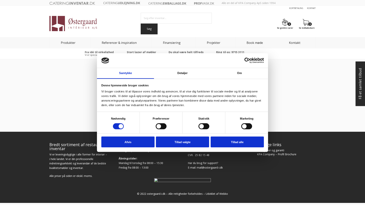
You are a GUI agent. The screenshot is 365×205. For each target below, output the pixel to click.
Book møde (255, 43)
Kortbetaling (296, 8)
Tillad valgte (182, 142)
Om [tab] (239, 73)
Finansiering (172, 43)
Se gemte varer (285, 28)
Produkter (68, 43)
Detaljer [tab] (182, 73)
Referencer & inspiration (119, 43)
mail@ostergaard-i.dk (210, 167)
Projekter (213, 43)
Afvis (128, 142)
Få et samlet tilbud (360, 83)
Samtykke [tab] (125, 73)
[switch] (161, 126)
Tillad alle (237, 142)
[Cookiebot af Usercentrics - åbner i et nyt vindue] (247, 60)
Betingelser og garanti (270, 150)
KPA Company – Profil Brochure (276, 154)
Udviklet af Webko (217, 194)
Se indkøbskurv (307, 28)
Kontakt (311, 8)
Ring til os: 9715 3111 (230, 52)
